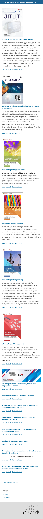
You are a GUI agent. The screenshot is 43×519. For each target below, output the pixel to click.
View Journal (6, 70)
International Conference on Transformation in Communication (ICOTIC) (19, 430)
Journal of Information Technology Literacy (17, 39)
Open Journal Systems (11, 482)
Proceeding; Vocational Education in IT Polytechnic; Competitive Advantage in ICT (20, 406)
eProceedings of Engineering (12, 280)
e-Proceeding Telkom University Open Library (20, 2)
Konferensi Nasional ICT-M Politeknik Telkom (18, 396)
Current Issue (17, 70)
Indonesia (6, 497)
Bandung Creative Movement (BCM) (15, 441)
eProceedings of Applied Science (13, 170)
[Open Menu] (2, 2)
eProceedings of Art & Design (12, 223)
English (5, 494)
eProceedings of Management (13, 344)
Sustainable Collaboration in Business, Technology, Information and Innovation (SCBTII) (20, 467)
